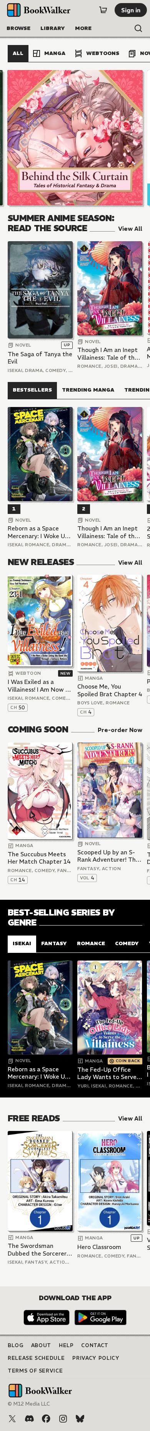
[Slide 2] (75, 137)
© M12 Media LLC (29, 1403)
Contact (94, 1345)
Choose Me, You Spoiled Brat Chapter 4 (109, 690)
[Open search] (138, 28)
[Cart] (103, 10)
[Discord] (29, 1418)
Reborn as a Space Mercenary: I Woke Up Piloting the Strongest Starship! (39, 532)
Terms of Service (35, 1370)
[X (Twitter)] (12, 1418)
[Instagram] (63, 1418)
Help (66, 1345)
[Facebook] (46, 1418)
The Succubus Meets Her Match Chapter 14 (39, 858)
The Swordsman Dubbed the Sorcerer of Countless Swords (37, 1249)
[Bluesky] (80, 1418)
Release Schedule (36, 1358)
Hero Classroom (99, 1247)
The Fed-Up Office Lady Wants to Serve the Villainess (107, 1073)
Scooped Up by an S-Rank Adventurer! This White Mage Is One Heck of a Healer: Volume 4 (108, 856)
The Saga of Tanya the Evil (40, 357)
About (41, 1345)
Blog (15, 1345)
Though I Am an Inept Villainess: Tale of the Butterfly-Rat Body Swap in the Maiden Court (107, 353)
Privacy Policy (95, 1358)
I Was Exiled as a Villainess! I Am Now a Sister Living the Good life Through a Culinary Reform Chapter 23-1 (40, 685)
